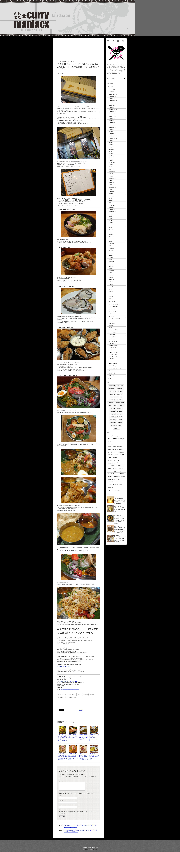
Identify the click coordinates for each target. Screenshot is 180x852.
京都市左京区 (111, 187)
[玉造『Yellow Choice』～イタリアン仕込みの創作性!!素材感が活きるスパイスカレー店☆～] (83, 745)
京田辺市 (111, 195)
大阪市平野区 (111, 116)
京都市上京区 (111, 178)
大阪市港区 (111, 122)
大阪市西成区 (111, 107)
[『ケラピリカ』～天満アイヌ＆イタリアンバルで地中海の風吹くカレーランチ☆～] (94, 726)
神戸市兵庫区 (111, 207)
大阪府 (110, 89)
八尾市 (110, 164)
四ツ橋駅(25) (119, 411)
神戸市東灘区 (111, 211)
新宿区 (110, 266)
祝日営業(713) (112, 388)
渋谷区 (110, 255)
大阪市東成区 (111, 118)
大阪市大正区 (111, 120)
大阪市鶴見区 (111, 129)
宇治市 (110, 193)
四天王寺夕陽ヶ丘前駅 (70, 697)
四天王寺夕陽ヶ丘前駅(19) (116, 425)
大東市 (110, 160)
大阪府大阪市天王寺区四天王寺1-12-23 (68, 681)
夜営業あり (60, 697)
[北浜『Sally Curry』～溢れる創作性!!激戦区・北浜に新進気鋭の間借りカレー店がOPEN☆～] (62, 745)
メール (61, 800)
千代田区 (111, 257)
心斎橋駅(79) (112, 394)
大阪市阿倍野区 (112, 102)
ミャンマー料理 (112, 356)
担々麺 (110, 325)
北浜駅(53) (113, 397)
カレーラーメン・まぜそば (114, 318)
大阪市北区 (111, 91)
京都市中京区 (111, 180)
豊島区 (110, 277)
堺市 (110, 166)
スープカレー (111, 309)
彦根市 (110, 234)
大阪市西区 (111, 98)
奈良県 (110, 236)
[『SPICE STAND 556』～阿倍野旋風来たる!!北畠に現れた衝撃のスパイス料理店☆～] (73, 745)
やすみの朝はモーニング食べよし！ (116, 481)
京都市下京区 (111, 182)
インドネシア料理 (112, 352)
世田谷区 (111, 270)
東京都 (110, 250)
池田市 (110, 142)
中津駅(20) (120, 422)
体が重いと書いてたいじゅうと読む (116, 468)
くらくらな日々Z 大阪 (113, 463)
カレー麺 (110, 316)
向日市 (110, 198)
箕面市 (110, 144)
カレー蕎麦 (111, 323)
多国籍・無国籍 (112, 363)
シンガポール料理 (112, 345)
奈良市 (110, 238)
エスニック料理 (112, 332)
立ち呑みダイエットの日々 (114, 490)
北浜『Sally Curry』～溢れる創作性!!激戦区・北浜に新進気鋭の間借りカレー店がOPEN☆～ (62, 756)
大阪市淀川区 (111, 133)
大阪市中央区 (111, 94)
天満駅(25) (112, 414)
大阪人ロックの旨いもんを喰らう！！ (116, 449)
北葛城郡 (111, 243)
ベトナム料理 (111, 347)
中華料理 (111, 358)
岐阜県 (110, 286)
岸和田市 (111, 169)
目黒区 (110, 268)
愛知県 (110, 284)
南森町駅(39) (112, 399)
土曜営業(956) (112, 385)
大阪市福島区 (111, 96)
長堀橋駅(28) (119, 408)
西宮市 (110, 216)
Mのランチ (110, 441)
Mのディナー (111, 444)
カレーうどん (111, 320)
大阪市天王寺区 (71, 694)
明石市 (110, 224)
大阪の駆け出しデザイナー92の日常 (116, 454)
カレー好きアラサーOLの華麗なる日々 (116, 452)
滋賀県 (110, 229)
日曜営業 (85, 694)
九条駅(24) (112, 416)
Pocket (81, 710)
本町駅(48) (119, 397)
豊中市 (110, 140)
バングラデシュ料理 (113, 354)
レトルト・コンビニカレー (114, 368)
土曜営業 (79, 694)
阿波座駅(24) (119, 416)
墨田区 (110, 259)
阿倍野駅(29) (112, 408)
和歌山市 (111, 248)
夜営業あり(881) (120, 385)
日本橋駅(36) (110, 402)
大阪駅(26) (112, 411)
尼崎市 (110, 213)
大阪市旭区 (111, 131)
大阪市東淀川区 (112, 138)
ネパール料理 (111, 336)
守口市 (110, 153)
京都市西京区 (111, 189)
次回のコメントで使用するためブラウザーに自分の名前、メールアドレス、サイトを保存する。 (78, 812)
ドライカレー (111, 311)
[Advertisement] (78, 48)
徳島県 (110, 293)
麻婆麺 (110, 327)
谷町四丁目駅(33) (112, 405)
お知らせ (110, 375)
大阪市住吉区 (111, 111)
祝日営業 (92, 694)
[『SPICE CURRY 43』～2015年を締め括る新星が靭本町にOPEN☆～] (73, 726)
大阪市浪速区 (111, 105)
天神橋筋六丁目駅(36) (119, 402)
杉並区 (110, 272)
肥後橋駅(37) (119, 399)
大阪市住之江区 (112, 109)
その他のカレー (112, 365)
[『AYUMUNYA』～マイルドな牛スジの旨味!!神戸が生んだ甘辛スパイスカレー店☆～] (94, 745)
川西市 (110, 222)
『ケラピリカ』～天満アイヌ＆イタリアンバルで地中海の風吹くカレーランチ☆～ (94, 737)
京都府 (110, 173)
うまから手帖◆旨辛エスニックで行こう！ (117, 438)
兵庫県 (110, 202)
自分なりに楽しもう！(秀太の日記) (115, 465)
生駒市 (110, 241)
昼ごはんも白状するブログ (114, 460)
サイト (60, 805)
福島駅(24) (112, 419)
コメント (61, 781)
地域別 (109, 86)
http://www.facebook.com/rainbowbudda (70, 689)
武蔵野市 (111, 279)
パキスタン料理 (112, 341)
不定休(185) (120, 391)
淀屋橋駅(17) (116, 428)
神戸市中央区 (111, 205)
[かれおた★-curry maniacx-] (67, 0)
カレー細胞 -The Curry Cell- (114, 435)
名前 (60, 795)
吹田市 (110, 151)
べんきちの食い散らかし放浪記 (115, 484)
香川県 (110, 296)
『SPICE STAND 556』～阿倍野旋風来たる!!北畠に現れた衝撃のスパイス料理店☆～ (73, 756)
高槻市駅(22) (119, 419)
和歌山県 (110, 245)
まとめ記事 (111, 373)
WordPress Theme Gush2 (90, 849)
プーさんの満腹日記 (112, 457)
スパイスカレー (62, 694)
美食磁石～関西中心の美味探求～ (115, 446)
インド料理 (111, 334)
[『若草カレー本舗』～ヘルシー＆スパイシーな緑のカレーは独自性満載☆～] (83, 726)
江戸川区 (111, 261)
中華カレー (111, 313)
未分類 (109, 378)
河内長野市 (111, 171)
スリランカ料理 (112, 343)
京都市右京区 (111, 184)
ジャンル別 (110, 301)
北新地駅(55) (119, 394)
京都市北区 (111, 176)
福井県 (110, 289)
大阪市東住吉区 (112, 113)
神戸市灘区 (111, 209)
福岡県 (110, 298)
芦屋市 (110, 218)
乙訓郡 (110, 200)
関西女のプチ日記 (112, 487)
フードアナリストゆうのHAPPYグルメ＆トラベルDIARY (120, 473)
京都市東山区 (111, 191)
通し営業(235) (113, 391)
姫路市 (110, 227)
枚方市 (110, 155)
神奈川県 (110, 281)
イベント (110, 370)
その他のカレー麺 (112, 329)
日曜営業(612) (120, 388)
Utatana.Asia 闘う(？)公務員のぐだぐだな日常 (118, 471)
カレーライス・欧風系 (113, 304)
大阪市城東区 (111, 127)
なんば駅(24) (119, 414)
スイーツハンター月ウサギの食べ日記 (116, 476)
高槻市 (110, 149)
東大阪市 (111, 162)
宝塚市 (110, 220)
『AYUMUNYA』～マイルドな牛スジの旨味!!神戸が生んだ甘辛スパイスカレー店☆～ (94, 756)
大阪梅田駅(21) (113, 422)
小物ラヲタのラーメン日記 (114, 479)
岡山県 (110, 291)
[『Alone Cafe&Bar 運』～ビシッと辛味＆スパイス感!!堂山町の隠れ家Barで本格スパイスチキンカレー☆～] (62, 726)
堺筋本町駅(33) (121, 405)
